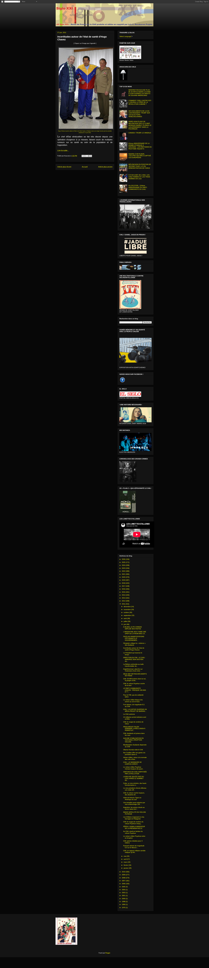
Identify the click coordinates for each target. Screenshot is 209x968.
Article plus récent (64, 167)
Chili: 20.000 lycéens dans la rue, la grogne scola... (134, 679)
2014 (124, 595)
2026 (124, 559)
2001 (124, 895)
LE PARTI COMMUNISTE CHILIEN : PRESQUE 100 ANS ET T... (134, 690)
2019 (124, 580)
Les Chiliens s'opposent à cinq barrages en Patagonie (133, 818)
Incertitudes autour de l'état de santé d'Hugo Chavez (133, 649)
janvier (126, 868)
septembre (127, 615)
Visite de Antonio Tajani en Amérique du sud (132, 798)
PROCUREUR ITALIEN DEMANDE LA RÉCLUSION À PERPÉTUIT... (134, 728)
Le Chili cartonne (129, 714)
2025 (124, 562)
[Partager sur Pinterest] (91, 156)
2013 (124, 598)
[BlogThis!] (85, 156)
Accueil (85, 167)
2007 (124, 881)
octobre (126, 612)
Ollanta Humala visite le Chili (133, 750)
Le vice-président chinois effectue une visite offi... (134, 789)
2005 (124, 887)
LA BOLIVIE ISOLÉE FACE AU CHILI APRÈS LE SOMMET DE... (133, 778)
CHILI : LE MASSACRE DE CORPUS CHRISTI (132, 763)
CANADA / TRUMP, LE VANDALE (139, 133)
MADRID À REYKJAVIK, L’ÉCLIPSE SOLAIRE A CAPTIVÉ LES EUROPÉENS (139, 155)
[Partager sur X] (87, 156)
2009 (124, 875)
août (125, 618)
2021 (124, 574)
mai (125, 856)
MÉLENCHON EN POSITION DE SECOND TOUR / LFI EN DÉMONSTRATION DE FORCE (139, 166)
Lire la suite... (63, 150)
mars (126, 862)
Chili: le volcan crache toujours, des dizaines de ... (134, 794)
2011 (124, 604)
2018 (124, 583)
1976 (124, 907)
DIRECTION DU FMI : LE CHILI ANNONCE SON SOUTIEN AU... (134, 659)
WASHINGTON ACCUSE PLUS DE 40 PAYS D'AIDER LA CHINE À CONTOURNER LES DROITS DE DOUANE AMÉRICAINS (139, 92)
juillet (126, 621)
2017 (124, 586)
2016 (124, 589)
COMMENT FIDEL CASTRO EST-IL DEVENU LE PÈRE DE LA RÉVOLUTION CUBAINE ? (140, 102)
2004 (124, 889)
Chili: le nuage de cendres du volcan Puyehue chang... (133, 822)
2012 (124, 601)
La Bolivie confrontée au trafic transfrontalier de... (133, 665)
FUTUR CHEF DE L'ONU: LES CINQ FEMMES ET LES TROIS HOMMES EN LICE (139, 177)
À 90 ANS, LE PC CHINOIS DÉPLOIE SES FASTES (132, 628)
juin (125, 624)
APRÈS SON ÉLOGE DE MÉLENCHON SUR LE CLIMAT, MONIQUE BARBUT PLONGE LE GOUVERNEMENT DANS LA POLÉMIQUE (139, 125)
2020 (124, 577)
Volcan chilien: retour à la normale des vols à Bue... (135, 758)
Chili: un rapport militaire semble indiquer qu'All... (134, 851)
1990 (124, 904)
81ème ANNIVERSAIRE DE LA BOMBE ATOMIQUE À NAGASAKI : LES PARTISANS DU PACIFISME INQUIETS (140, 146)
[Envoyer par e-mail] (83, 156)
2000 (124, 898)
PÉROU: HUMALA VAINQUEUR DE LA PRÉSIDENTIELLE (134, 827)
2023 (124, 568)
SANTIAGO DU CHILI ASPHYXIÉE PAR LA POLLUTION (135, 773)
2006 (124, 883)
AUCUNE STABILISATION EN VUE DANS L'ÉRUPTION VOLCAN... (133, 740)
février (126, 865)
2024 (124, 565)
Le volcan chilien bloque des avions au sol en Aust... (133, 700)
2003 (124, 892)
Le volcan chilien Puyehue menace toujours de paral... (133, 768)
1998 (124, 901)
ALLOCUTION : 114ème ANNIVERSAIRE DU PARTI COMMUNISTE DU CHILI (137, 187)
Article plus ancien (105, 167)
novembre (127, 609)
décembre (127, 606)
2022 (124, 571)
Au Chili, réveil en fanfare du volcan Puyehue (133, 832)
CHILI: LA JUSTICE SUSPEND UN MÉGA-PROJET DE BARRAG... (135, 710)
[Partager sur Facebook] (89, 156)
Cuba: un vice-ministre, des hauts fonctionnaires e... (134, 784)
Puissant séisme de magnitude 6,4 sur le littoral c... (133, 846)
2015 (124, 592)
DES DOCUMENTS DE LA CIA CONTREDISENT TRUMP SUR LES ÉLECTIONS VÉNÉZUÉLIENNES (139, 113)
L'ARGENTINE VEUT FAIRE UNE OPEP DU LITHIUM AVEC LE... (134, 632)
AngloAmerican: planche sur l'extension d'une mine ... (133, 670)
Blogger (107, 953)
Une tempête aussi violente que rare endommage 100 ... (134, 803)
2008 (124, 878)
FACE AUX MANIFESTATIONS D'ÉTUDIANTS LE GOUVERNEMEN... (133, 638)
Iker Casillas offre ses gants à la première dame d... (134, 753)
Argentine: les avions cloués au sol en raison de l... (134, 808)
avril (125, 859)
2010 (124, 872)
